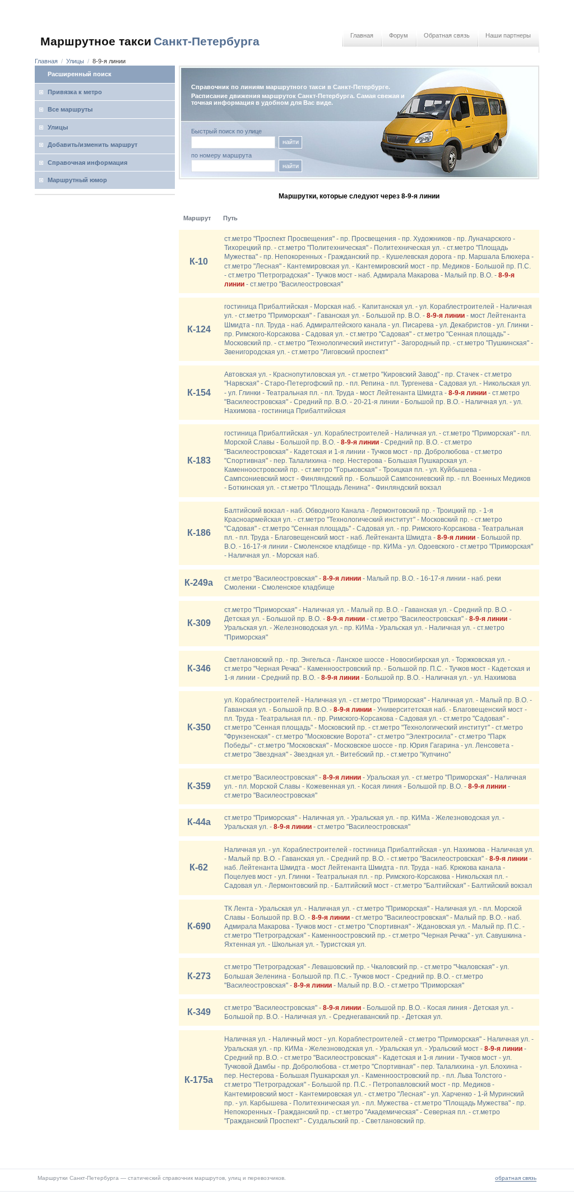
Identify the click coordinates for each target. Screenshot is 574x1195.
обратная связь (515, 1178)
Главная (361, 35)
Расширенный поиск (80, 74)
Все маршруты (70, 109)
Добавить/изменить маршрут (92, 144)
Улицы (75, 61)
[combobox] (233, 166)
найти (291, 141)
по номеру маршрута (221, 155)
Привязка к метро (75, 92)
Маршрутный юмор (77, 180)
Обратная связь (447, 35)
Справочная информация (87, 162)
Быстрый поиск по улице (226, 131)
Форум (398, 35)
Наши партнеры (508, 35)
